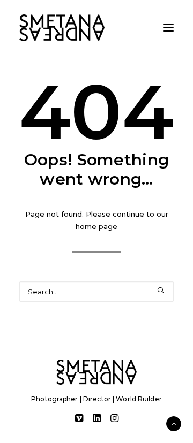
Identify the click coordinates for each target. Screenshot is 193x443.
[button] (168, 28)
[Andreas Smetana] (62, 27)
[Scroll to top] (173, 422)
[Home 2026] (96, 372)
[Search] (96, 291)
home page (96, 226)
